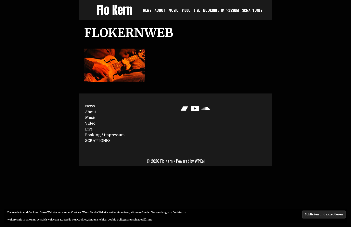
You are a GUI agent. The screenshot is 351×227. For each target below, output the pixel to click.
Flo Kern (114, 10)
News (147, 10)
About (160, 10)
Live (197, 10)
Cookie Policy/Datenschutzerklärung (130, 219)
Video (186, 10)
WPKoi (200, 161)
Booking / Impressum (221, 10)
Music (174, 10)
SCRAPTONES (252, 10)
